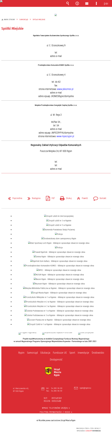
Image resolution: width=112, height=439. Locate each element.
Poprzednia (14, 197)
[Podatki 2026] (56, 15)
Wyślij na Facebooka (51, 181)
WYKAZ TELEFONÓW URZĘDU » (56, 408)
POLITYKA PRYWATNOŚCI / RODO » (56, 412)
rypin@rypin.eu (85, 388)
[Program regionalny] (27, 333)
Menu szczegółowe (96, 3)
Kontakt (98, 197)
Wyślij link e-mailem (60, 181)
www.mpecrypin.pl (65, 136)
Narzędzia (77, 3)
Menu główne (87, 3)
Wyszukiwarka (68, 3)
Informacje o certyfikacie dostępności (22, 429)
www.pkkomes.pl (65, 89)
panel (106, 3)
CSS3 (54, 428)
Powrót (81, 197)
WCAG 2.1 (62, 428)
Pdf (49, 197)
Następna (32, 197)
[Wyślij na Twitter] (56, 181)
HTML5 (50, 428)
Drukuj (65, 197)
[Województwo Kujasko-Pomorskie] (57, 333)
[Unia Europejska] (85, 333)
